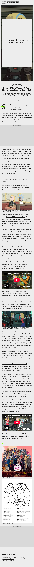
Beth (20, 117)
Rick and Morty (17, 107)
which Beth (22, 241)
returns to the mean (11, 358)
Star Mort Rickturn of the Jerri (15, 217)
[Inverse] (13, 2)
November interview (8, 366)
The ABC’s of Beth (19, 394)
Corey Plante (18, 99)
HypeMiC (17, 158)
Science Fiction (17, 557)
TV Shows (5, 557)
